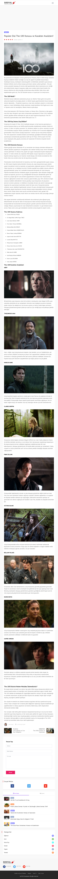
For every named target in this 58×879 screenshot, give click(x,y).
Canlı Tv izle (41, 873)
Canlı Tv (34, 873)
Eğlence (6, 32)
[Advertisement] (29, 18)
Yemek (12, 804)
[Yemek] (7, 805)
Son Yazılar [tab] (16, 793)
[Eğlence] (7, 811)
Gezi (5, 839)
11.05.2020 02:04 (21, 724)
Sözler (6, 846)
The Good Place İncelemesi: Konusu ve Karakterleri (24, 825)
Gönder (10, 772)
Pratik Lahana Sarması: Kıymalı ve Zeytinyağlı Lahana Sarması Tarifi (29, 806)
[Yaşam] (7, 799)
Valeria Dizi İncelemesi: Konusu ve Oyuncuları (22, 813)
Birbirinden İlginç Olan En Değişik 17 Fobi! (22, 819)
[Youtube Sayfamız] (45, 786)
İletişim (29, 873)
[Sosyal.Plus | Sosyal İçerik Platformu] (4, 2)
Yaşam (12, 798)
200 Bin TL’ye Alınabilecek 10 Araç (19, 800)
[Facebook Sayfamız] (12, 786)
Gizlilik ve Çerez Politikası (20, 873)
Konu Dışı (6, 842)
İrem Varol (11, 724)
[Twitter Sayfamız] (29, 786)
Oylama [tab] (42, 793)
